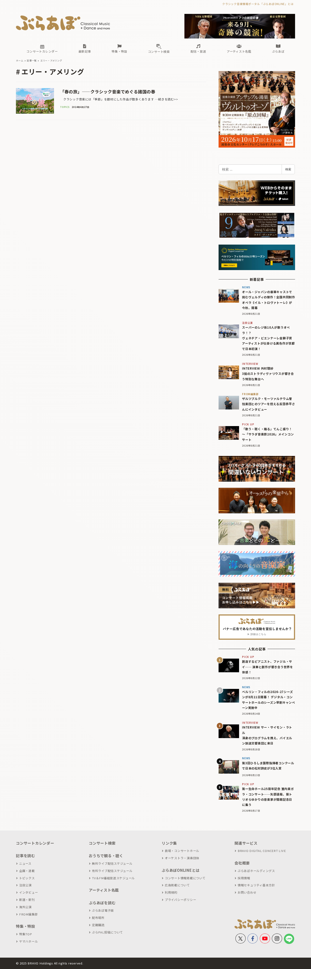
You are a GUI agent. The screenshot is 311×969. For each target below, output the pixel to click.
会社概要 (242, 863)
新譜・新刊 (27, 899)
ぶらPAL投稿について (107, 932)
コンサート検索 (102, 843)
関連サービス (246, 843)
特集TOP (25, 934)
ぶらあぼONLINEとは (180, 870)
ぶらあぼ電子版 (103, 910)
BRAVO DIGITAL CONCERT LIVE (262, 851)
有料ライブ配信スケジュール (112, 871)
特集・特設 (25, 926)
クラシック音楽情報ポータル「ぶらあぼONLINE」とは (257, 4)
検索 (288, 169)
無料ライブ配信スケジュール (112, 863)
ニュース (25, 863)
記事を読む (25, 855)
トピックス (27, 878)
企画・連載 (27, 871)
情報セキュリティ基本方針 (256, 885)
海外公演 (25, 907)
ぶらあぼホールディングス (256, 871)
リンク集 (169, 843)
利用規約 (171, 892)
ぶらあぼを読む (102, 902)
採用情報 (244, 878)
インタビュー (28, 892)
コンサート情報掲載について (185, 878)
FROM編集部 (28, 914)
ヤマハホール (28, 941)
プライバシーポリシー (180, 899)
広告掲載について (177, 885)
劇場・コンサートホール (182, 851)
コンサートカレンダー (35, 843)
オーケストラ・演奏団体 (182, 858)
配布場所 (98, 917)
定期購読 (98, 925)
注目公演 (25, 885)
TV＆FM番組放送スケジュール (113, 878)
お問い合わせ (247, 892)
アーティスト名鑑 (104, 890)
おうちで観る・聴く (106, 855)
